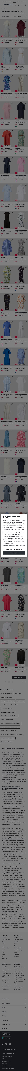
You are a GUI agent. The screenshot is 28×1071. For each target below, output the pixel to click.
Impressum (22, 545)
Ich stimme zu (14, 552)
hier (21, 541)
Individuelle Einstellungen (14, 549)
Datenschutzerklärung (14, 545)
